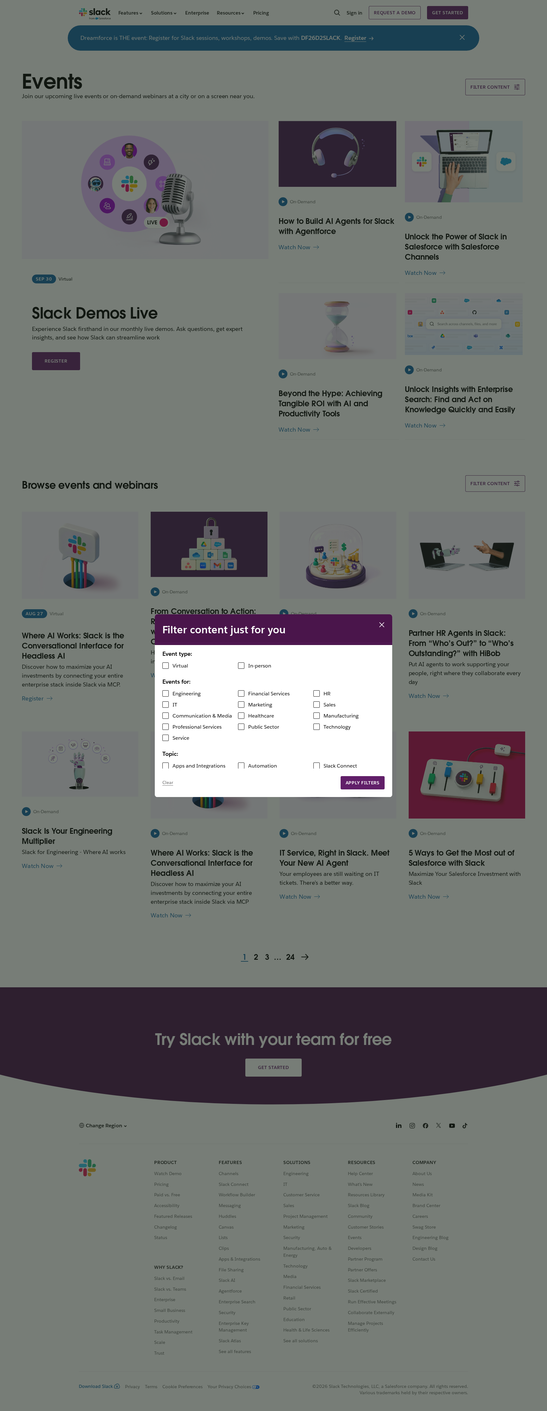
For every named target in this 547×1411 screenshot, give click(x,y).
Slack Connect (340, 765)
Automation (262, 765)
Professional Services (197, 727)
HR (327, 693)
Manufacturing (341, 715)
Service (181, 738)
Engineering (187, 693)
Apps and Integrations (199, 765)
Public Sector (263, 727)
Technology (337, 727)
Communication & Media (202, 715)
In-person (259, 665)
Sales (330, 704)
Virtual (180, 665)
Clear (167, 782)
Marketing (260, 704)
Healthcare (261, 715)
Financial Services (269, 693)
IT (175, 704)
